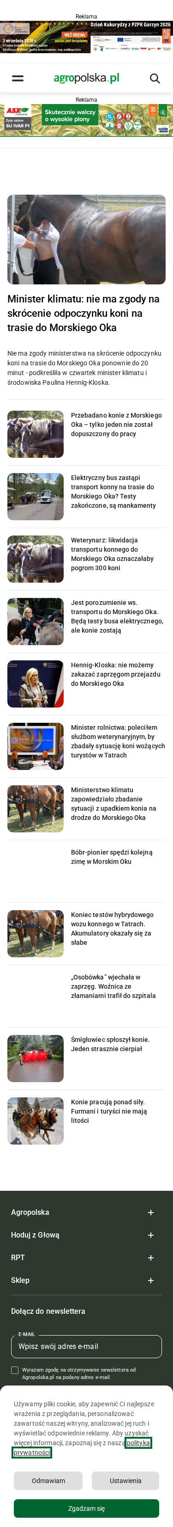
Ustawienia (126, 1480)
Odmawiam (48, 1480)
